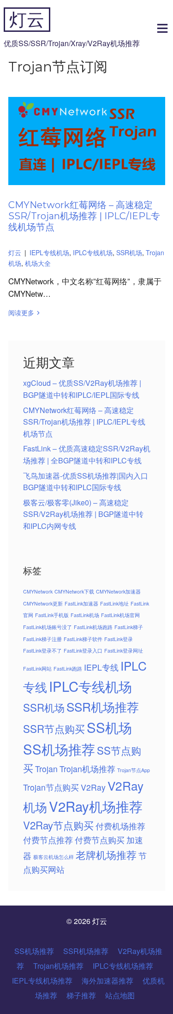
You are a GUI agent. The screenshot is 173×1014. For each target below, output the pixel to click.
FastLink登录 (118, 639)
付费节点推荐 (48, 840)
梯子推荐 (81, 995)
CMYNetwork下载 (74, 591)
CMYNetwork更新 (43, 603)
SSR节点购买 (54, 728)
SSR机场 (129, 252)
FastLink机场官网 (120, 615)
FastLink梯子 (128, 627)
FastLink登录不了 (42, 650)
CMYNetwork (38, 591)
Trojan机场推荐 (87, 768)
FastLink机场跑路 (93, 627)
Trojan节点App (133, 770)
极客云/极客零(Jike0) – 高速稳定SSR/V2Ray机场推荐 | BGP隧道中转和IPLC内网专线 (83, 514)
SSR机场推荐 (102, 706)
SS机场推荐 (59, 748)
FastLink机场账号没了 (47, 627)
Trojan (46, 768)
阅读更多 (21, 312)
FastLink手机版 (52, 615)
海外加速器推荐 (107, 980)
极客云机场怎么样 (53, 856)
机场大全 (38, 263)
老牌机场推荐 (106, 854)
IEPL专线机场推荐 (42, 980)
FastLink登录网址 (123, 650)
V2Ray (93, 787)
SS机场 (109, 727)
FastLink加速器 (81, 603)
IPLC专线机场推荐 (123, 965)
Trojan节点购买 (51, 787)
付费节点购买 (100, 840)
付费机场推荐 (120, 826)
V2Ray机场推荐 (96, 806)
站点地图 (120, 995)
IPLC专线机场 (93, 252)
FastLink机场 (85, 615)
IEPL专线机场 (49, 252)
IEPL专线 (101, 667)
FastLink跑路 (68, 668)
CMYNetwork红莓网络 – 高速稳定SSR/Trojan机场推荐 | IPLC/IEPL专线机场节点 (84, 216)
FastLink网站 (37, 668)
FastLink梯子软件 (83, 639)
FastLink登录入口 (83, 650)
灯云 (26, 19)
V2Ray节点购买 (58, 824)
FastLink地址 (114, 603)
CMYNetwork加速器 (118, 591)
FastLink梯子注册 (42, 639)
